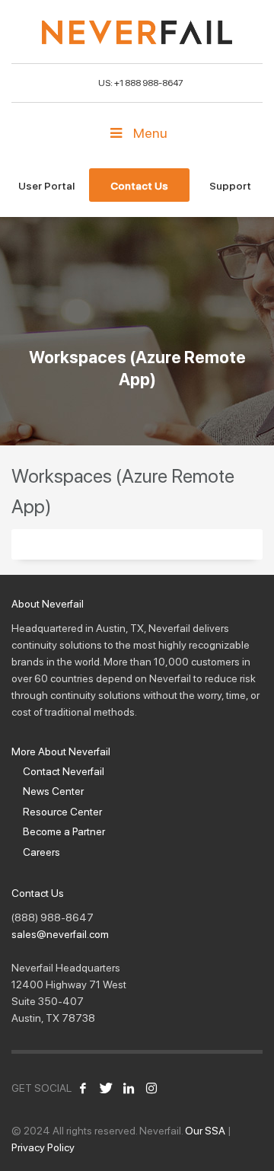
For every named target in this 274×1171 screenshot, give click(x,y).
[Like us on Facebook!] (83, 1088)
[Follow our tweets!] (105, 1088)
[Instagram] (151, 1088)
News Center (53, 791)
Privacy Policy (43, 1147)
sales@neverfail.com (60, 934)
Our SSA (205, 1131)
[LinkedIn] (128, 1088)
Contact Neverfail (63, 771)
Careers (41, 852)
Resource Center (62, 812)
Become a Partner (64, 831)
